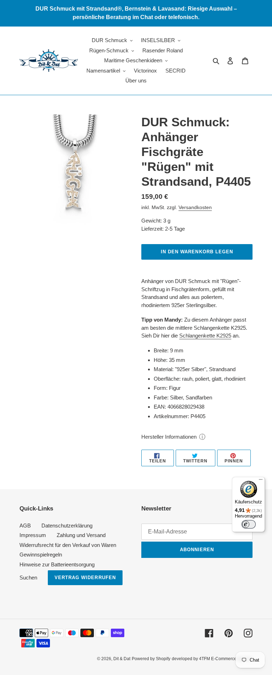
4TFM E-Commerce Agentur (226, 658)
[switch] (249, 524)
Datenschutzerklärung (66, 526)
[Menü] (260, 481)
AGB (25, 526)
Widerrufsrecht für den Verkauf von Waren (67, 545)
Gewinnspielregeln (40, 555)
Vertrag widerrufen (85, 577)
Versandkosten (195, 207)
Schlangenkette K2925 (205, 336)
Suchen (28, 578)
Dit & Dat (121, 658)
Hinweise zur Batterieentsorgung (57, 564)
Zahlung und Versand (81, 535)
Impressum (32, 535)
